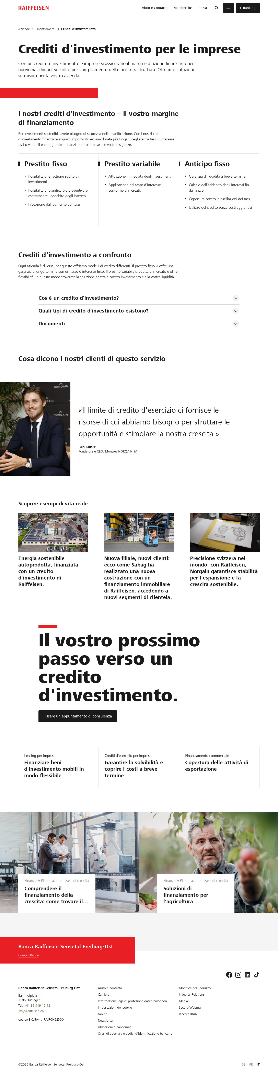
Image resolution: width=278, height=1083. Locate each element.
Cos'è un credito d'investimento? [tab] (78, 298)
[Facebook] (229, 975)
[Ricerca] (216, 8)
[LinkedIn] (247, 975)
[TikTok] (257, 975)
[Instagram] (238, 975)
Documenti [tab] (51, 324)
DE (243, 1064)
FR (251, 1064)
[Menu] (228, 8)
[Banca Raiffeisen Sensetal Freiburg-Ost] (33, 8)
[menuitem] (154, 8)
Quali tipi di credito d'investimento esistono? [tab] (93, 311)
